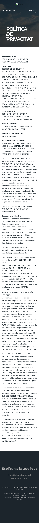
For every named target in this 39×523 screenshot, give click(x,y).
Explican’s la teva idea (19, 469)
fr (14, 10)
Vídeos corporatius (19, 495)
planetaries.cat (30, 301)
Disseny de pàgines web (11, 493)
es (7, 10)
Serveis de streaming (28, 493)
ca (3, 10)
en (10, 10)
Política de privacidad (11, 497)
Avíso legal (23, 497)
